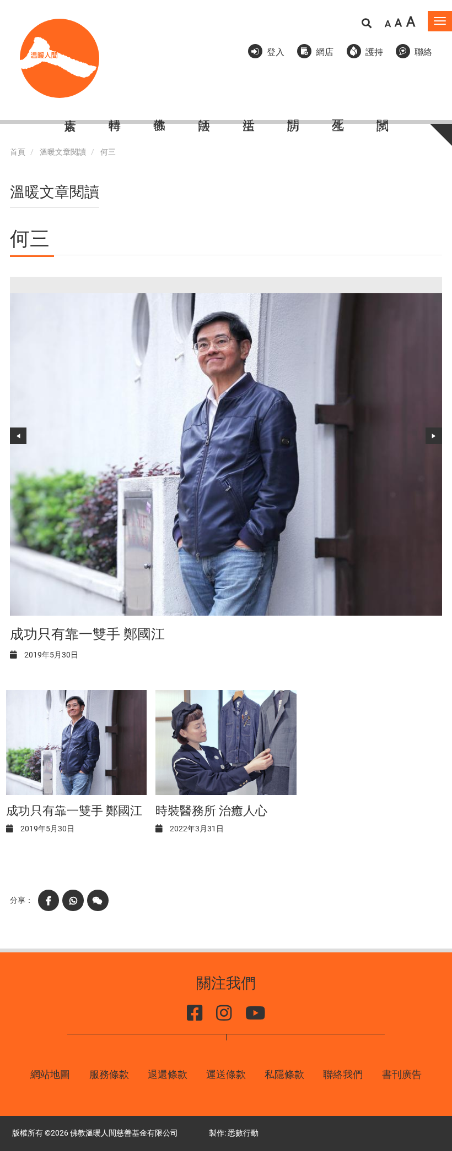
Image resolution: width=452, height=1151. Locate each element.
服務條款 (109, 1074)
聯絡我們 (343, 1074)
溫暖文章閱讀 (63, 152)
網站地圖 (50, 1074)
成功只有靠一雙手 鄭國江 (87, 634)
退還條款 (167, 1074)
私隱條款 (284, 1074)
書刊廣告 (402, 1074)
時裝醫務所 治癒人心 (211, 811)
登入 (275, 52)
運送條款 (226, 1074)
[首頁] (59, 58)
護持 (374, 52)
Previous (18, 435)
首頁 (17, 152)
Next (434, 435)
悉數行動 (243, 1133)
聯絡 (423, 52)
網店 (324, 52)
